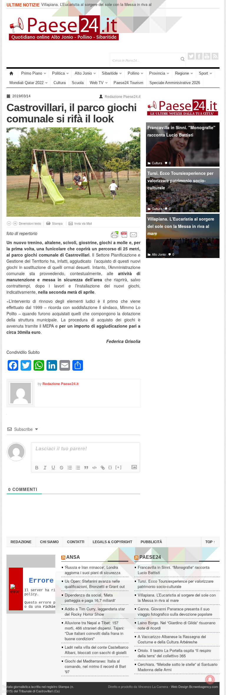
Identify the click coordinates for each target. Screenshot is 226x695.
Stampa (57, 223)
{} (110, 467)
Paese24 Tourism (128, 82)
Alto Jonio (83, 73)
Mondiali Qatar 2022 (26, 82)
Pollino (133, 73)
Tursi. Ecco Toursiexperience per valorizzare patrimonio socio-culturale (180, 180)
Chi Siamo (49, 542)
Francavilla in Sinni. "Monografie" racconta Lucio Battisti (181, 131)
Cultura (60, 82)
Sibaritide (110, 73)
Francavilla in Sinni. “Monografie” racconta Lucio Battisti (174, 569)
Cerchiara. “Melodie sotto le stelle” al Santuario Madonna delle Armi (177, 666)
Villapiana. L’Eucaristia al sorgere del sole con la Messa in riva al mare (96, 6)
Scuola (78, 82)
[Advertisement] (183, 306)
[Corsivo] (45, 467)
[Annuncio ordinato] (70, 467)
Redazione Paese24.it (122, 97)
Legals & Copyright (112, 542)
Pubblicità (151, 542)
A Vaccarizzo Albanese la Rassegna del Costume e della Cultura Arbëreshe (172, 639)
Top (210, 542)
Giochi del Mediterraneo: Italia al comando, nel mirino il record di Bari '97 (95, 666)
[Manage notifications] (210, 679)
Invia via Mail (83, 223)
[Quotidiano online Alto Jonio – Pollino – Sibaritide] (12, 73)
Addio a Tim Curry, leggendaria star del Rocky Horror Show (95, 611)
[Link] (103, 467)
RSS (215, 56)
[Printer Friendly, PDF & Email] (124, 234)
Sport (203, 73)
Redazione (21, 542)
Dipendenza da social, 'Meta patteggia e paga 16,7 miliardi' (90, 597)
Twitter (191, 56)
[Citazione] (86, 467)
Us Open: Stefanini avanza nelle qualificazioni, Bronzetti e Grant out (95, 583)
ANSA (73, 557)
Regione (182, 73)
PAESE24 (150, 557)
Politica (58, 73)
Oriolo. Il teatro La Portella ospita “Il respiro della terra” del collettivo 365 (174, 653)
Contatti (75, 542)
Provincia (157, 73)
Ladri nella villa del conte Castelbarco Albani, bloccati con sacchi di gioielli (96, 649)
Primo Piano (31, 73)
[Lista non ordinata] (78, 467)
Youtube (207, 56)
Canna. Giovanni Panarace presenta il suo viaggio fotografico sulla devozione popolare (175, 611)
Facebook (199, 56)
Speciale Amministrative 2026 (174, 82)
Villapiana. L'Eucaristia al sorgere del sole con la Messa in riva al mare (180, 226)
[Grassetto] (37, 467)
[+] (118, 467)
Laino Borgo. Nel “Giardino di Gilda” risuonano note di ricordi (176, 625)
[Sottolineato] (53, 467)
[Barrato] (61, 467)
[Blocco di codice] (94, 467)
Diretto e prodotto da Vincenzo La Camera (138, 686)
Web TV (97, 82)
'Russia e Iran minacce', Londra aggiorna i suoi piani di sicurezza (92, 569)
